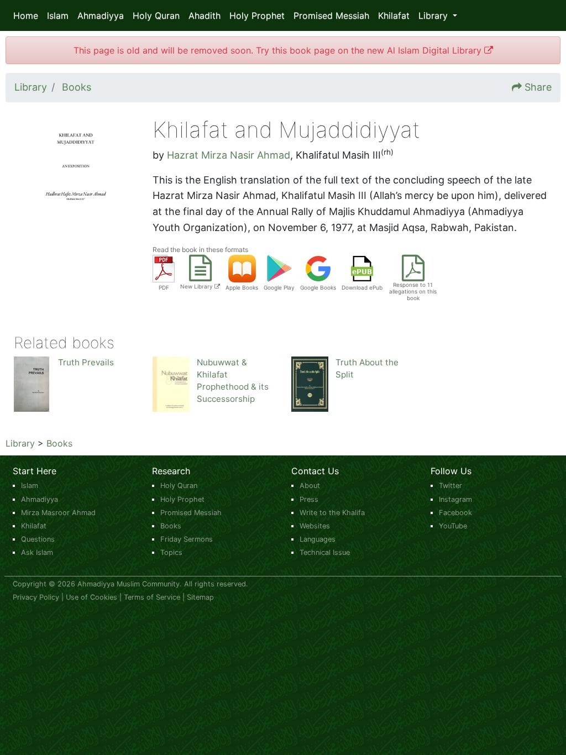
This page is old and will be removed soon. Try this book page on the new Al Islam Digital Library (279, 50)
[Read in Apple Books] (242, 268)
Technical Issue (325, 552)
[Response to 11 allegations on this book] (413, 275)
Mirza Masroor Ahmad (58, 512)
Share (538, 87)
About (310, 485)
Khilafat (394, 15)
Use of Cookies (91, 597)
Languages (318, 539)
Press (309, 499)
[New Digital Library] (200, 275)
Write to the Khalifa (332, 512)
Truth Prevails (86, 362)
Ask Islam (37, 552)
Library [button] (434, 15)
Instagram (455, 499)
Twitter (450, 485)
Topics (171, 552)
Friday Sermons (186, 539)
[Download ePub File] (362, 268)
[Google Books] (318, 268)
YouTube (453, 526)
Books (59, 443)
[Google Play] (279, 268)
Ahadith (204, 15)
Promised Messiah (331, 15)
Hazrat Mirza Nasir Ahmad (228, 155)
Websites (315, 526)
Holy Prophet (257, 15)
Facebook (455, 512)
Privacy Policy (36, 597)
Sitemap (200, 597)
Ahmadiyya (100, 15)
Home (25, 15)
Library (20, 443)
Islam (58, 15)
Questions (38, 539)
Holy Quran (156, 15)
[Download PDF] (164, 268)
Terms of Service (152, 597)
